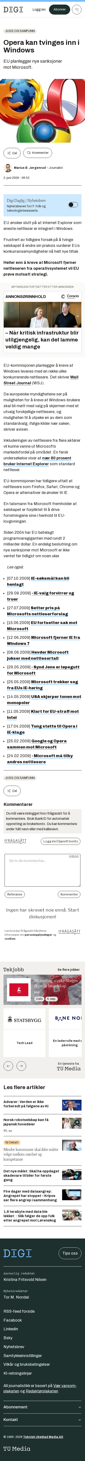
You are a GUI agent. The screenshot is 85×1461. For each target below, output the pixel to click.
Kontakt (10, 1419)
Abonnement (15, 1407)
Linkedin (10, 1329)
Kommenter (40, 152)
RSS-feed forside (19, 1311)
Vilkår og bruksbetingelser (26, 1364)
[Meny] (77, 9)
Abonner (60, 9)
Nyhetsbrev (13, 1347)
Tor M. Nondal (16, 1297)
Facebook (12, 1320)
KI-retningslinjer (17, 1373)
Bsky (7, 1338)
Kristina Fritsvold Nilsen (24, 1279)
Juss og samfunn (20, 31)
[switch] (73, 204)
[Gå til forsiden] (13, 9)
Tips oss (70, 1253)
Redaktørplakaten (42, 1391)
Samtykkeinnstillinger (22, 1356)
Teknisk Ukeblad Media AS (43, 1437)
